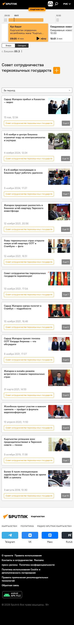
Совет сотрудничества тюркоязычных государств (29, 123)
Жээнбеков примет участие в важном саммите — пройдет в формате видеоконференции (25, 409)
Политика (27, 526)
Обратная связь (10, 585)
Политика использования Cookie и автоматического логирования (21, 571)
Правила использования (28, 555)
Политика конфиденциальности (37, 564)
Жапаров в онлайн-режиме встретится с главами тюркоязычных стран (24, 374)
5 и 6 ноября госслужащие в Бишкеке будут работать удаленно (23, 171)
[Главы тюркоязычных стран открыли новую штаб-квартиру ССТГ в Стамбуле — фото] (59, 246)
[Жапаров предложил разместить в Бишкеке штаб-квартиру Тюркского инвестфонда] (59, 212)
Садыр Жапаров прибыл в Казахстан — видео (24, 101)
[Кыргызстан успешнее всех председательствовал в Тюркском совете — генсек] (59, 444)
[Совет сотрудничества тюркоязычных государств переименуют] (59, 278)
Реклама (39, 560)
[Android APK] (12, 595)
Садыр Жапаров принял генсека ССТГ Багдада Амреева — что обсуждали (22, 341)
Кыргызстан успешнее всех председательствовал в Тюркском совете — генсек (23, 442)
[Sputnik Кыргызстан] (10, 5)
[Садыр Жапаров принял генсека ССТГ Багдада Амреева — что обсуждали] (59, 344)
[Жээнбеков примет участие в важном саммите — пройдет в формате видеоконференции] (59, 412)
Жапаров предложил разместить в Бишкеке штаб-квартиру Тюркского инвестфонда (23, 208)
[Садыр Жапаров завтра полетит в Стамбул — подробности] (59, 311)
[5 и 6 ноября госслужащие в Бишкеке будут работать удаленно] (59, 176)
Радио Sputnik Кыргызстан (54, 526)
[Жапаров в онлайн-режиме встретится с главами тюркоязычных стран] (59, 378)
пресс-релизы (10, 564)
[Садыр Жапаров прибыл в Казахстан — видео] (59, 106)
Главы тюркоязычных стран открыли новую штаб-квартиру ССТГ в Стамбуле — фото (24, 243)
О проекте (7, 555)
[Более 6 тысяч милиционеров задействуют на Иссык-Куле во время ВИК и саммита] (59, 478)
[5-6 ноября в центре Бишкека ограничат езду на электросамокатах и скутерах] (59, 141)
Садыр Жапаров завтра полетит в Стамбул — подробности (22, 307)
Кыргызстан (9, 526)
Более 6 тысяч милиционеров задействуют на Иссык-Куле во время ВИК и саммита (25, 474)
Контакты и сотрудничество (17, 560)
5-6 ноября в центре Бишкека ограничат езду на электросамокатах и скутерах (24, 137)
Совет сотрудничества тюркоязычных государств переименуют (25, 275)
